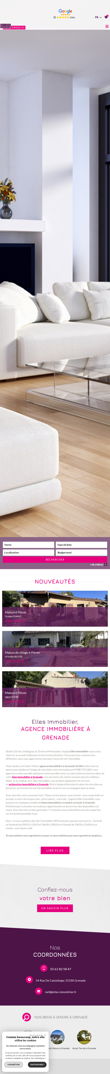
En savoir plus (55, 908)
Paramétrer (14, 1064)
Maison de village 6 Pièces (22, 654)
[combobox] (28, 545)
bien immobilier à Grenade (27, 777)
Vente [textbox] (7, 544)
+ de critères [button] (98, 564)
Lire (55, 850)
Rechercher (55, 559)
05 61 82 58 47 (60, 969)
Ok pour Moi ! (37, 1064)
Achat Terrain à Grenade (84, 1048)
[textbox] (81, 544)
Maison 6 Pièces (15, 614)
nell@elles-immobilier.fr (60, 992)
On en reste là (36, 1035)
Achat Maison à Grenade (57, 1048)
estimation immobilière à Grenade (29, 784)
